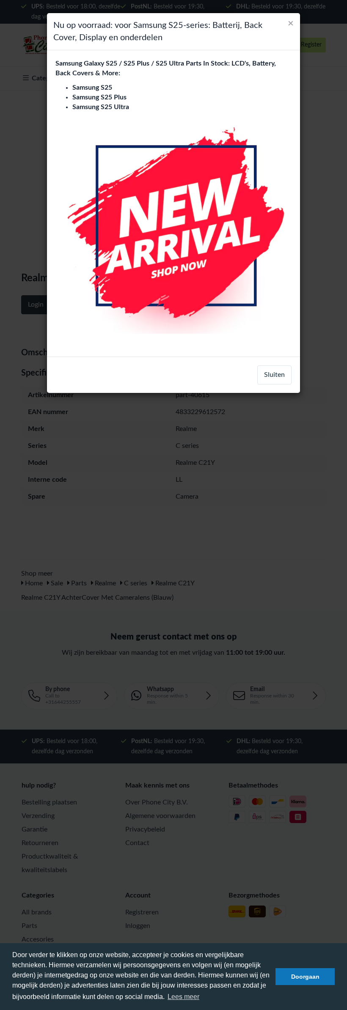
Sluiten (274, 374)
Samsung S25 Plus (99, 97)
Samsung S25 (92, 87)
